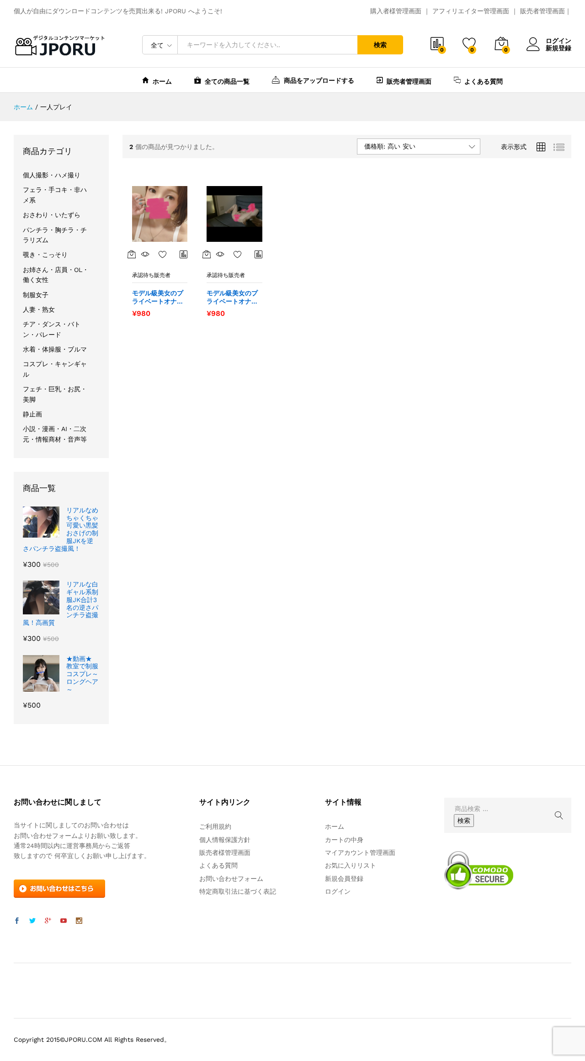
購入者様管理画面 (395, 11)
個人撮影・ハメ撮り (51, 175)
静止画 (32, 414)
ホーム (162, 81)
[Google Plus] (48, 921)
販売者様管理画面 (224, 852)
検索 (380, 44)
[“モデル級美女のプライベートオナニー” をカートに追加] (132, 254)
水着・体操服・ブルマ (55, 349)
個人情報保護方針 (224, 839)
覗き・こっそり (45, 254)
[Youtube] (63, 921)
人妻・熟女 (39, 309)
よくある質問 (483, 81)
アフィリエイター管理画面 (470, 11)
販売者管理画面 (542, 11)
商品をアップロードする (319, 80)
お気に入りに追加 (162, 254)
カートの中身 (344, 839)
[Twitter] (32, 921)
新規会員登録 (344, 878)
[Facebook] (17, 921)
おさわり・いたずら (51, 215)
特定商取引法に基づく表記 (237, 891)
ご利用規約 (215, 826)
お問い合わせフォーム (231, 878)
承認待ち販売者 (151, 275)
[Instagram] (79, 921)
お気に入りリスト (350, 865)
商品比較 (183, 254)
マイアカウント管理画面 (360, 852)
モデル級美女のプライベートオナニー (157, 297)
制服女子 (35, 295)
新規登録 (558, 48)
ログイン (558, 40)
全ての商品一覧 (227, 81)
